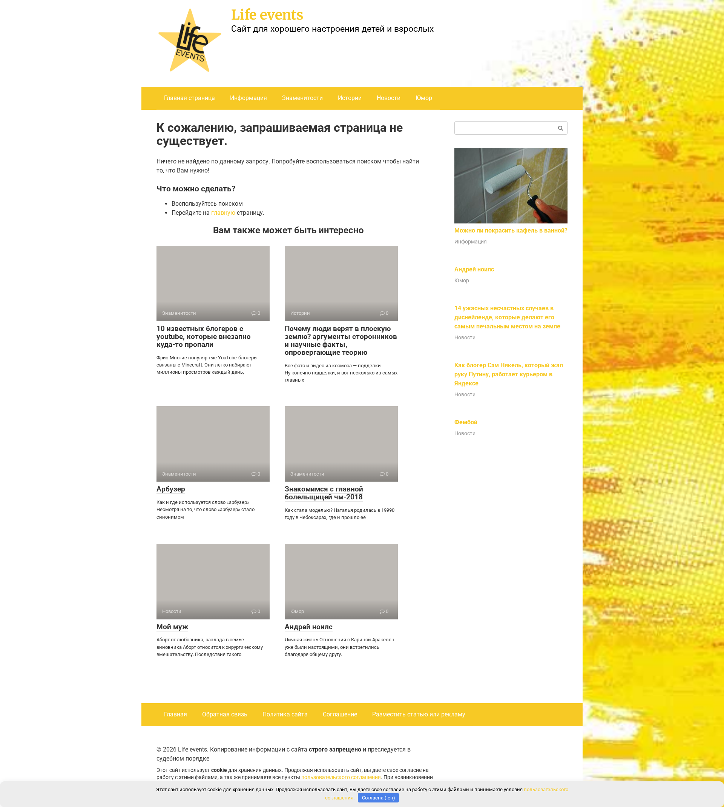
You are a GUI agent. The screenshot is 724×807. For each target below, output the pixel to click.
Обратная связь (224, 714)
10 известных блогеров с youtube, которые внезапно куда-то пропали (203, 336)
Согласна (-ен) (378, 798)
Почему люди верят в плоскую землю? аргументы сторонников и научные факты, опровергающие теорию (341, 340)
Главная (175, 714)
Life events (267, 14)
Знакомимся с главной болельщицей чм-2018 (324, 493)
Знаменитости (302, 98)
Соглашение (340, 714)
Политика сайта (285, 714)
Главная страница (189, 98)
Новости (388, 98)
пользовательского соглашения (341, 777)
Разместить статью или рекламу (418, 714)
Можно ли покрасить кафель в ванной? (511, 230)
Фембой (465, 422)
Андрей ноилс (309, 626)
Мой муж (172, 626)
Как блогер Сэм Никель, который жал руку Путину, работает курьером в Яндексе (508, 374)
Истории (350, 98)
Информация (248, 98)
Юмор (424, 98)
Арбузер (170, 489)
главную (223, 212)
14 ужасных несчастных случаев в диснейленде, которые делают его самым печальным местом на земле (507, 317)
